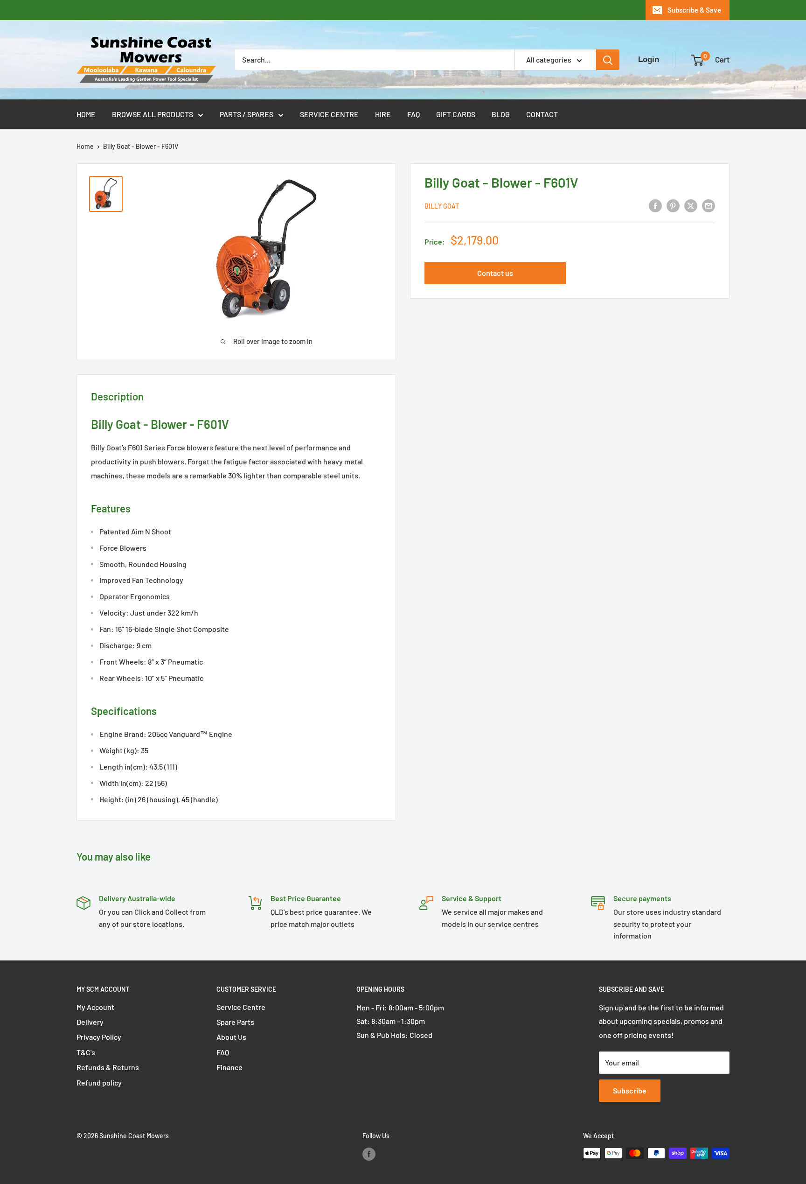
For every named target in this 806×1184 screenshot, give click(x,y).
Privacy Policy (98, 1036)
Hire (383, 114)
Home (86, 114)
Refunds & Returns (107, 1067)
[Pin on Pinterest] (673, 205)
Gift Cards (455, 114)
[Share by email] (708, 205)
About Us (231, 1036)
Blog (501, 114)
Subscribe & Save (694, 10)
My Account (95, 1006)
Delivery (90, 1021)
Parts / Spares (246, 114)
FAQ (413, 114)
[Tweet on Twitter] (690, 205)
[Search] (607, 59)
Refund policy (99, 1082)
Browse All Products (152, 114)
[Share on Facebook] (655, 205)
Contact (542, 114)
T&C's (85, 1052)
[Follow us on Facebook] (368, 1154)
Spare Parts (235, 1021)
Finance (229, 1067)
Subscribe (629, 1090)
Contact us (495, 272)
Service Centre (329, 114)
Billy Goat (441, 206)
